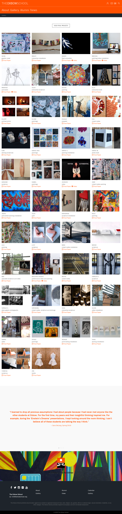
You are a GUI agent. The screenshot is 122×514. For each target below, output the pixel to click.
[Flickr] (22, 488)
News (33, 10)
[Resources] (107, 3)
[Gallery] (115, 3)
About (5, 10)
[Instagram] (19, 488)
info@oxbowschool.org (19, 497)
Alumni (24, 10)
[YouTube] (26, 488)
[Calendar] (111, 3)
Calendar (91, 490)
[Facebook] (11, 488)
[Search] (118, 3)
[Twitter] (15, 488)
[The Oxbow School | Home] (15, 3)
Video (75, 60)
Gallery (14, 10)
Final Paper (7, 60)
